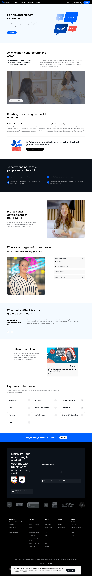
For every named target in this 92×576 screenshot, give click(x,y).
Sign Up (86, 2)
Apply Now (11, 32)
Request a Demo (77, 2)
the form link (62, 480)
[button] (16, 2)
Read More (50, 373)
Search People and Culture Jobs (35, 149)
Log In (68, 2)
